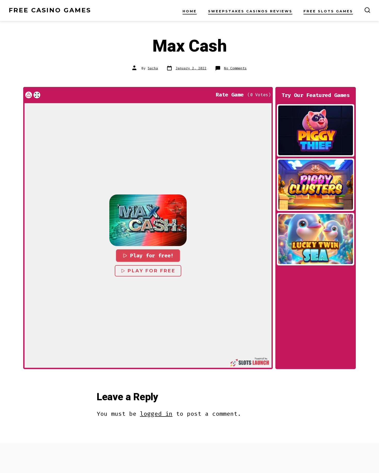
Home (190, 11)
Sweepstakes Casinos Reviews (250, 11)
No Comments (235, 68)
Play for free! (152, 255)
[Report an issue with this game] (28, 95)
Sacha (153, 68)
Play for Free (152, 271)
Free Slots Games (328, 11)
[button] (148, 220)
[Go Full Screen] (37, 95)
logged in (156, 414)
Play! (316, 130)
